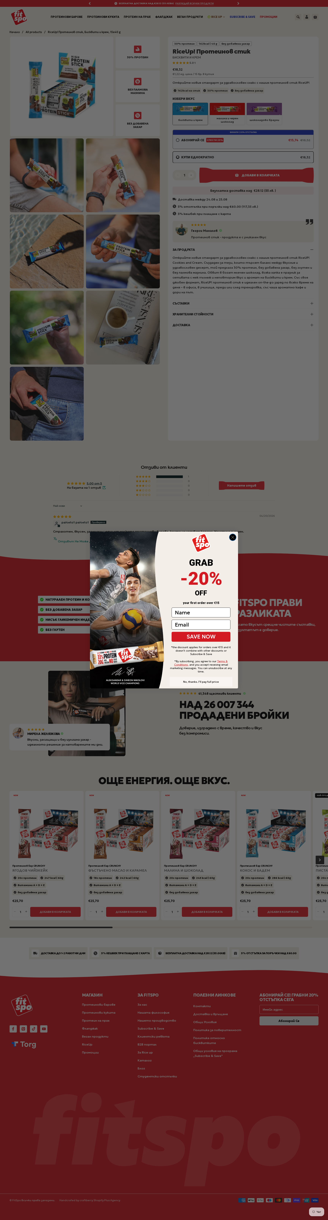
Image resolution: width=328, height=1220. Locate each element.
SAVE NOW (201, 636)
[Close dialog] (232, 537)
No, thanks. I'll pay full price (201, 681)
